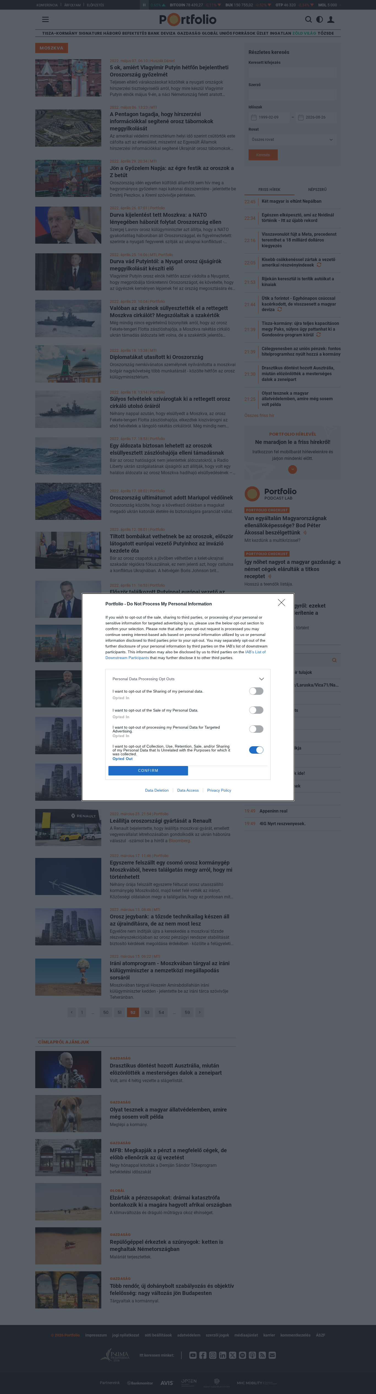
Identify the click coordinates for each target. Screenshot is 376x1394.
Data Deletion (157, 790)
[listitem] (188, 679)
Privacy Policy (219, 790)
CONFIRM (148, 771)
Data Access (188, 790)
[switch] (256, 691)
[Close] (283, 604)
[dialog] (188, 697)
